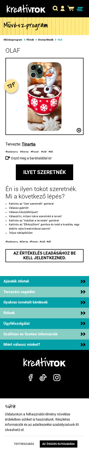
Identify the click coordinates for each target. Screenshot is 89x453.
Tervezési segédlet (19, 292)
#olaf (44, 151)
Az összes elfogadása (58, 444)
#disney (24, 151)
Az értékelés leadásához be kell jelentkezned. (44, 255)
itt (77, 425)
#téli (50, 151)
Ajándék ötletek (16, 281)
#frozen (35, 151)
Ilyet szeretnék (44, 172)
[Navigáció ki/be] (80, 9)
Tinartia (29, 144)
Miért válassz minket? (21, 344)
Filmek (30, 40)
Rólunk (9, 313)
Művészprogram (13, 40)
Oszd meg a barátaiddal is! (31, 158)
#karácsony (12, 151)
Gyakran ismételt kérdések (25, 302)
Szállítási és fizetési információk (30, 334)
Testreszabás (24, 444)
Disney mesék (45, 40)
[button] (55, 9)
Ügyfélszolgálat (16, 323)
